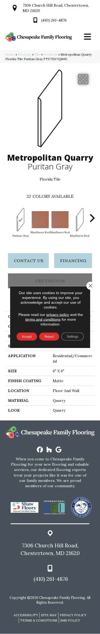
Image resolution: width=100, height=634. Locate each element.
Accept (27, 337)
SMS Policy (70, 620)
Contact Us (28, 260)
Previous (8, 215)
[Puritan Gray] (20, 219)
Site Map (49, 615)
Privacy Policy (73, 615)
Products (50, 54)
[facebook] (40, 450)
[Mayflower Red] (40, 220)
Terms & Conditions (38, 620)
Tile (37, 54)
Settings (72, 337)
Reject (49, 337)
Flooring (24, 54)
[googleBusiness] (58, 450)
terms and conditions (43, 319)
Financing (73, 260)
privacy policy (57, 314)
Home (10, 54)
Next (92, 215)
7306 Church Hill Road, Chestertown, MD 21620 (50, 549)
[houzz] (49, 450)
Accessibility (26, 615)
